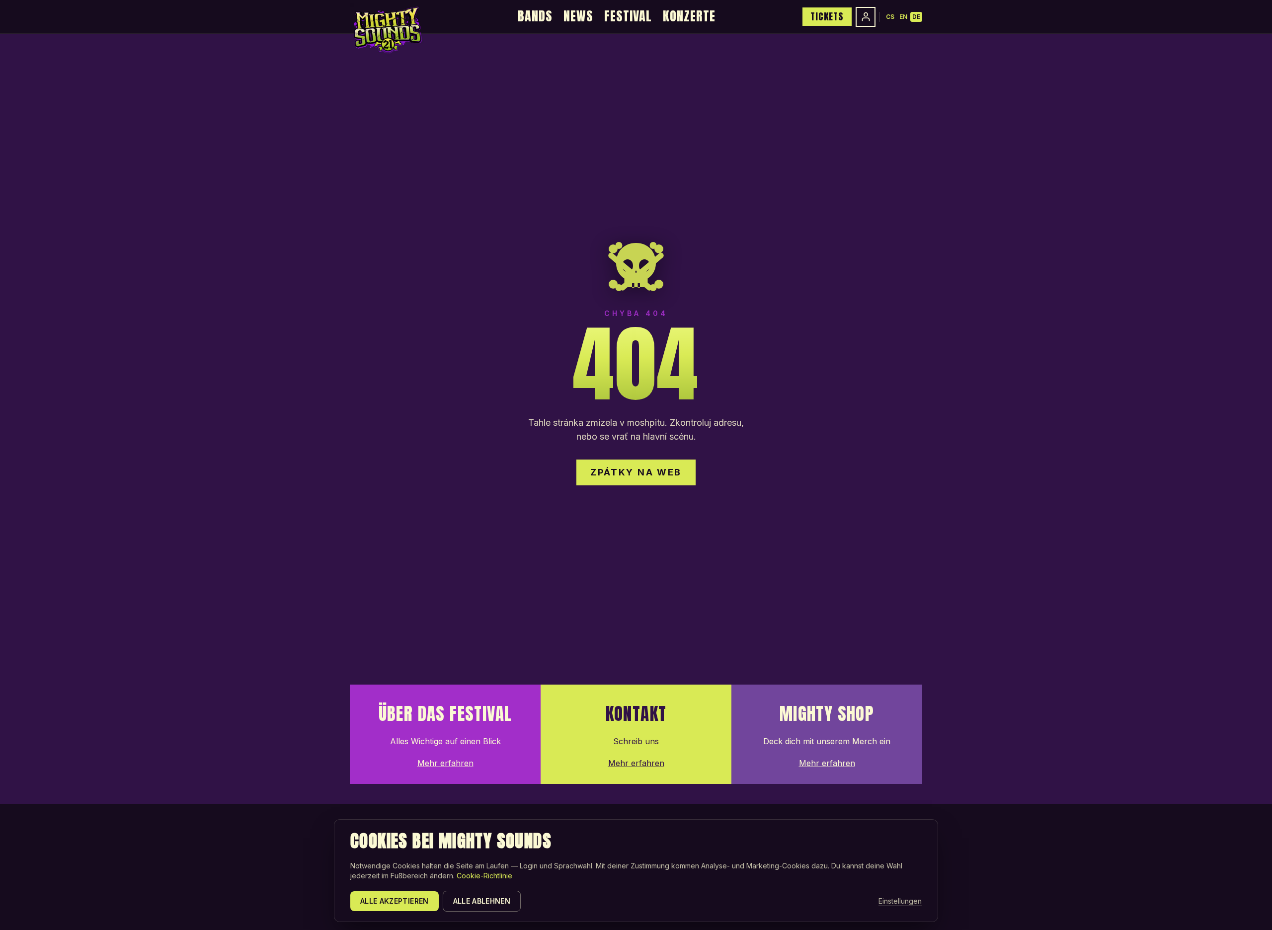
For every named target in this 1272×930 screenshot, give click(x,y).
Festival (628, 16)
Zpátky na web (636, 472)
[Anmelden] (865, 17)
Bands (535, 16)
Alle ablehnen (482, 901)
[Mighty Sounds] (387, 30)
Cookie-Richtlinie (484, 875)
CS (890, 16)
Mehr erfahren (445, 763)
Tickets (827, 16)
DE (916, 16)
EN (903, 16)
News (578, 16)
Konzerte (689, 16)
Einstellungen (900, 901)
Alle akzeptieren (394, 901)
